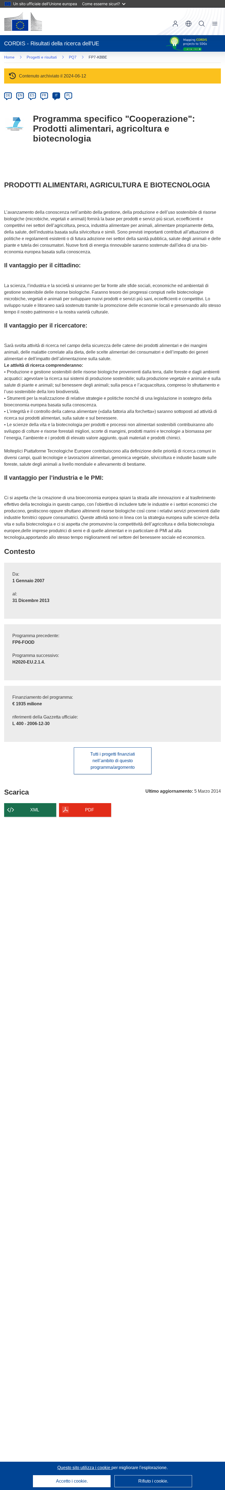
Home (9, 57)
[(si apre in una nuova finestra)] (23, 21)
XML (34, 810)
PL (68, 95)
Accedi (175, 24)
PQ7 (73, 57)
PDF (89, 810)
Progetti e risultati (42, 57)
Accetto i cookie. (72, 1481)
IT (56, 95)
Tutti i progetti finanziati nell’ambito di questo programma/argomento (112, 761)
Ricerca (202, 24)
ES (32, 95)
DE (8, 95)
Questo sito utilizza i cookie (84, 1467)
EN (20, 95)
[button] (188, 24)
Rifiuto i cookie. (153, 1481)
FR (44, 95)
